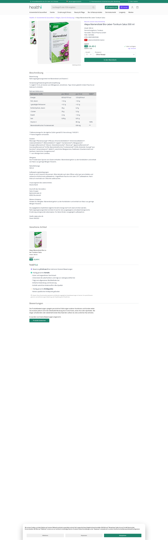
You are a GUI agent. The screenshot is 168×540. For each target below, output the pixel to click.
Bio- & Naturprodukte (95, 12)
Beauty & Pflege (79, 12)
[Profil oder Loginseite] (132, 7)
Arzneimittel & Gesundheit (38, 12)
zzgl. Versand (132, 48)
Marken (130, 12)
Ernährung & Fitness (64, 12)
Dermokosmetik (110, 12)
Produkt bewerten (39, 320)
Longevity (122, 12)
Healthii (31, 18)
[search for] (93, 7)
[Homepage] (35, 7)
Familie (52, 12)
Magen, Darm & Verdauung (65, 18)
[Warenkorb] (137, 7)
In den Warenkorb (110, 60)
